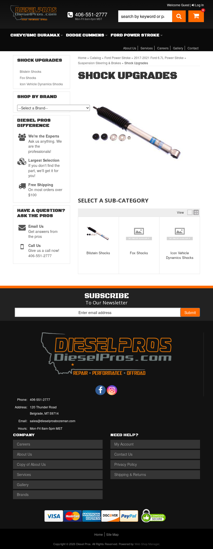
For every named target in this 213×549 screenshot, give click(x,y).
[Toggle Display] (193, 212)
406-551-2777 (40, 399)
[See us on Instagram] (112, 390)
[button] (152, 16)
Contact (193, 48)
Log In (199, 5)
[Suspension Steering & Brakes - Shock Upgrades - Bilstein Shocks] (98, 234)
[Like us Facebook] (100, 390)
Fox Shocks (139, 252)
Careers (163, 48)
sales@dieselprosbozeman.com (52, 421)
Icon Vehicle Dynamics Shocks (180, 255)
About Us (129, 48)
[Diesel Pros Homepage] (33, 9)
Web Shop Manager (147, 544)
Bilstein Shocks (98, 252)
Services (147, 48)
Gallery (178, 48)
